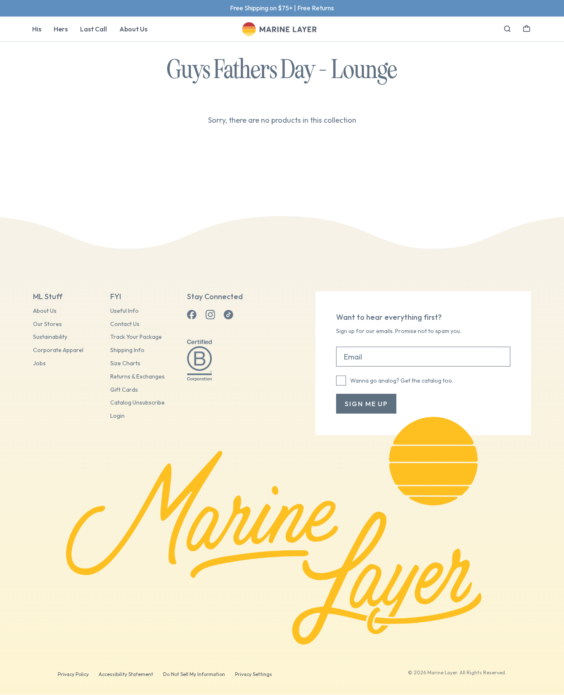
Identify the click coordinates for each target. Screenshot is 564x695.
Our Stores (47, 324)
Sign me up (366, 404)
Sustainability (50, 336)
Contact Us (125, 324)
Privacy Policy (73, 674)
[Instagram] (210, 315)
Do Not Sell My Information (194, 674)
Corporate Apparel (58, 350)
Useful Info (124, 310)
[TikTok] (228, 315)
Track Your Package (136, 336)
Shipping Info (127, 350)
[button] (526, 28)
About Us (133, 29)
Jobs (39, 363)
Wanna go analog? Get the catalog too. (401, 380)
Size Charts (125, 363)
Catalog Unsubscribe (137, 402)
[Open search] (507, 29)
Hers (61, 29)
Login (117, 415)
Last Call (93, 29)
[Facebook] (192, 315)
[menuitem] (36, 29)
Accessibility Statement (126, 674)
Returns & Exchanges (137, 376)
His (36, 29)
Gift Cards (124, 389)
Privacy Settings (253, 674)
